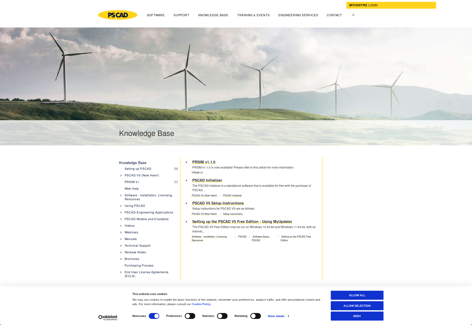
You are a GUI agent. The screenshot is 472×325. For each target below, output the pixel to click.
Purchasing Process (139, 265)
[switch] (190, 316)
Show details (276, 316)
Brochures (132, 259)
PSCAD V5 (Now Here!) (142, 175)
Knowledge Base (213, 15)
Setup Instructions (233, 213)
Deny (357, 316)
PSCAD (242, 236)
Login (363, 5)
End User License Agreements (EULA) (147, 274)
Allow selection (357, 305)
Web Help (132, 188)
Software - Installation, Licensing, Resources (149, 197)
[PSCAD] (118, 16)
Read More (254, 166)
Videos (130, 225)
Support (181, 15)
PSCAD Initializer (232, 195)
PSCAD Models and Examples (147, 219)
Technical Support (138, 245)
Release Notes (135, 252)
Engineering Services (298, 15)
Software (156, 15)
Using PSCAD (135, 206)
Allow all (357, 295)
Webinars (131, 232)
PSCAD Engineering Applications (149, 212)
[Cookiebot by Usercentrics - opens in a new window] (108, 318)
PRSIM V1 (151, 182)
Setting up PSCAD (151, 168)
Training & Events (253, 15)
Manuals (131, 239)
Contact (334, 15)
